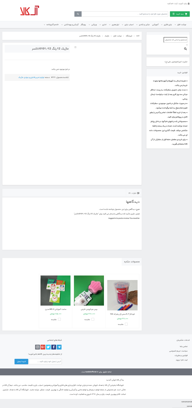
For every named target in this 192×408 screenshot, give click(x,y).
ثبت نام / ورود (182, 360)
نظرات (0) (132, 193)
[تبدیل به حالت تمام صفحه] (188, 401)
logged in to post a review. (118, 218)
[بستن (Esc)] (183, 401)
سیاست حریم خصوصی (178, 351)
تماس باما (184, 346)
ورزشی (94, 24)
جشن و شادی (144, 24)
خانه (137, 35)
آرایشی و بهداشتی (71, 24)
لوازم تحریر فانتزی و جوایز (34, 77)
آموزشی (155, 24)
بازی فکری (168, 24)
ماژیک (107, 36)
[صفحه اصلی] (29, 10)
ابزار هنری (115, 24)
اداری (104, 24)
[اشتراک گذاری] (185, 401)
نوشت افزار (181, 24)
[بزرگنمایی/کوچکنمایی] (191, 401)
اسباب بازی (128, 24)
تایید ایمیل (21, 361)
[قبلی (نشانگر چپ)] (191, 406)
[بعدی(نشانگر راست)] (188, 406)
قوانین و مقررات (181, 355)
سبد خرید (178, 13)
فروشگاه (129, 36)
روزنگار (83, 24)
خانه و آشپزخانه (52, 24)
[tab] (134, 193)
